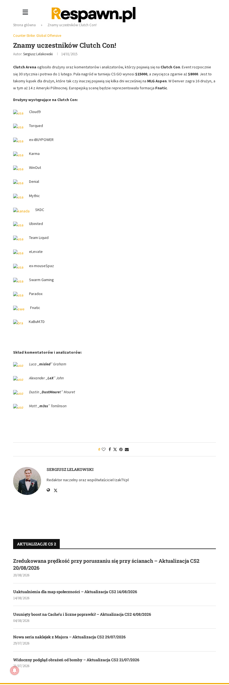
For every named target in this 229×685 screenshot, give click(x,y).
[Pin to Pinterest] (121, 449)
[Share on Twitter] (115, 449)
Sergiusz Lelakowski (38, 54)
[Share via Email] (127, 449)
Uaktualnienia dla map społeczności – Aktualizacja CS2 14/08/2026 (75, 591)
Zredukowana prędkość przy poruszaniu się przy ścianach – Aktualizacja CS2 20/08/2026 (106, 564)
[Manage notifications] (14, 670)
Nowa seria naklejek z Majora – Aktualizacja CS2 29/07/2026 (69, 637)
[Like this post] (104, 449)
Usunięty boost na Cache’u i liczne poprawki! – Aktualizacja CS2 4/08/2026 (82, 614)
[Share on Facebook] (110, 449)
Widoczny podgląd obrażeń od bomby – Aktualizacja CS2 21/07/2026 (76, 659)
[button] (25, 12)
